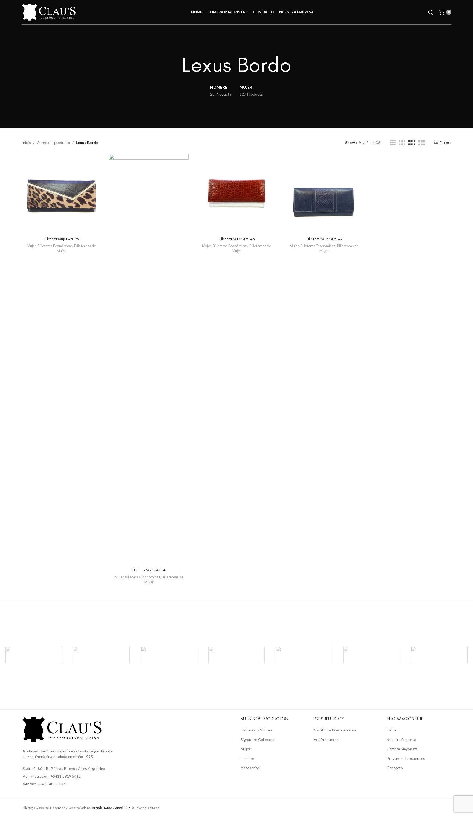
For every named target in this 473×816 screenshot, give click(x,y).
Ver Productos (326, 739)
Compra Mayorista (402, 748)
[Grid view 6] (421, 142)
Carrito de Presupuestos (335, 730)
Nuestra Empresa (401, 739)
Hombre (247, 758)
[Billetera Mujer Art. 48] (236, 193)
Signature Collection (258, 739)
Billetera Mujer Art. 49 (324, 239)
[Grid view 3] (393, 142)
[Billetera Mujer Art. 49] (324, 193)
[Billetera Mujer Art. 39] (61, 193)
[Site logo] (49, 11)
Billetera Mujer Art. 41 (149, 570)
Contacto (395, 767)
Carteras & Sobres (256, 730)
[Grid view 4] (402, 142)
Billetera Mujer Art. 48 (236, 239)
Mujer (31, 246)
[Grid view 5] (411, 142)
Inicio (26, 142)
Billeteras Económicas (55, 246)
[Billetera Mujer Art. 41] (149, 359)
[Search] (430, 12)
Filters (445, 142)
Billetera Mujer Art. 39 (61, 239)
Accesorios (250, 767)
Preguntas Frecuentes (406, 758)
